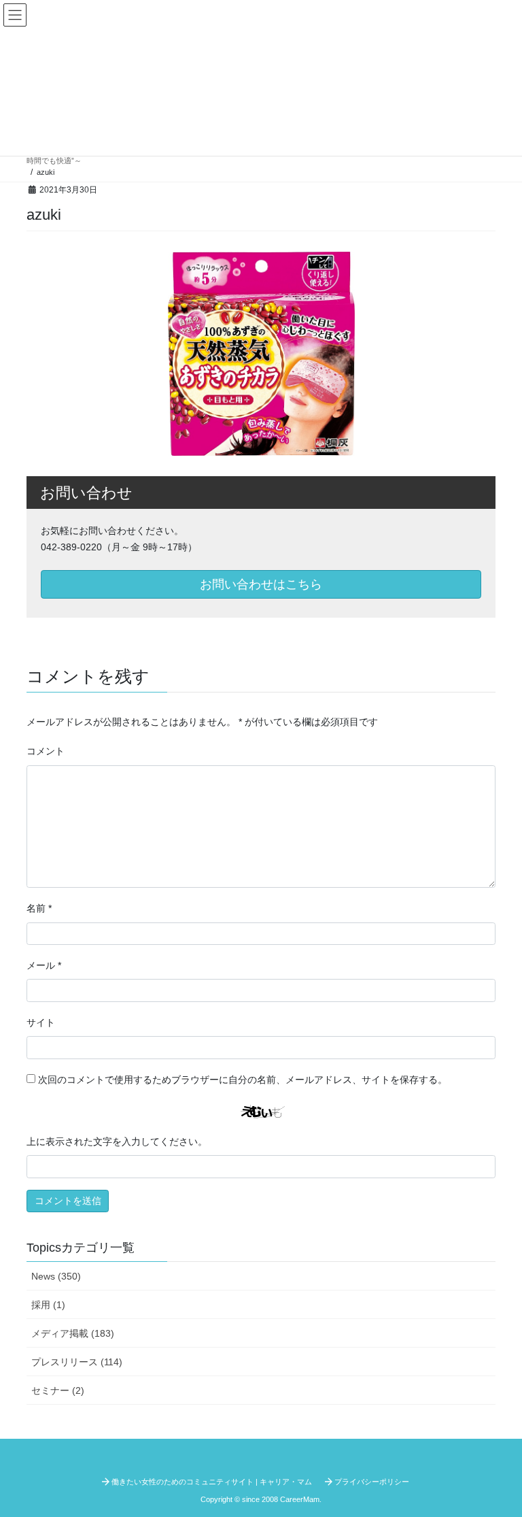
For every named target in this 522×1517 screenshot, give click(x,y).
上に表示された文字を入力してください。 (117, 1141)
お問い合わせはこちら (261, 584)
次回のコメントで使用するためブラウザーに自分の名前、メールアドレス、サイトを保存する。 (242, 1079)
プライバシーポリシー (371, 1482)
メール (44, 965)
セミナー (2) (57, 1390)
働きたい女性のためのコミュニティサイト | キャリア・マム (211, 1482)
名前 (39, 908)
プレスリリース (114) (76, 1361)
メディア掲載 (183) (72, 1333)
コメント (46, 751)
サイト (41, 1022)
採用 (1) (48, 1304)
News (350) (56, 1276)
